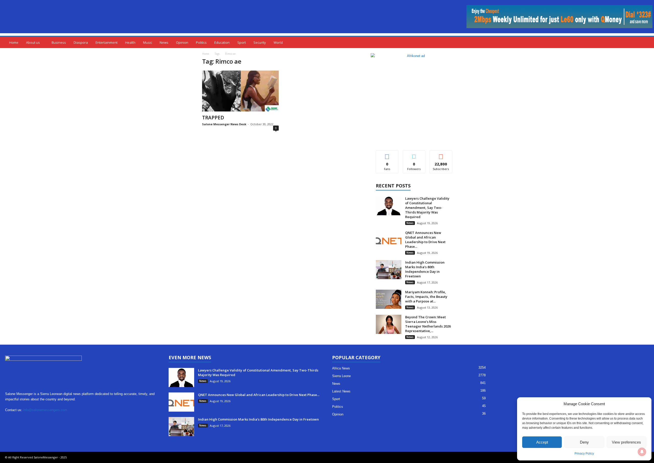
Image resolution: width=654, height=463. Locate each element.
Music (147, 42)
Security (259, 42)
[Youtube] (83, 420)
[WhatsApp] (73, 420)
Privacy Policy (584, 453)
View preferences (626, 442)
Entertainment (107, 42)
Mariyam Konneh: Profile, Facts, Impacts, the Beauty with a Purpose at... (426, 296)
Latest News (341, 391)
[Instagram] (21, 420)
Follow (414, 154)
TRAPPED (213, 117)
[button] (646, 42)
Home (13, 42)
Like (387, 154)
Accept (542, 442)
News (164, 42)
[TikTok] (42, 420)
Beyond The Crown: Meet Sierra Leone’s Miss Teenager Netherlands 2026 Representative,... (428, 324)
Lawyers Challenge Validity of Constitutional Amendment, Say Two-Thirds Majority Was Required (427, 207)
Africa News (341, 368)
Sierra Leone (341, 376)
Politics (201, 42)
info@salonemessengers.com (45, 410)
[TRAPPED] (240, 91)
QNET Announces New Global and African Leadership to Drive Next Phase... (425, 239)
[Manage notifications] (642, 452)
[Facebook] (10, 420)
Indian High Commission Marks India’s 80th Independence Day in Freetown (425, 269)
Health (130, 42)
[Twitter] (52, 420)
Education (222, 42)
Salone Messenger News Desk (224, 124)
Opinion (182, 42)
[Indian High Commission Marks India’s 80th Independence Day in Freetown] (388, 269)
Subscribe (441, 154)
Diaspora (81, 42)
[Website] (62, 420)
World (278, 42)
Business (59, 42)
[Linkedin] (31, 420)
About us (33, 42)
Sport (241, 42)
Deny (584, 442)
